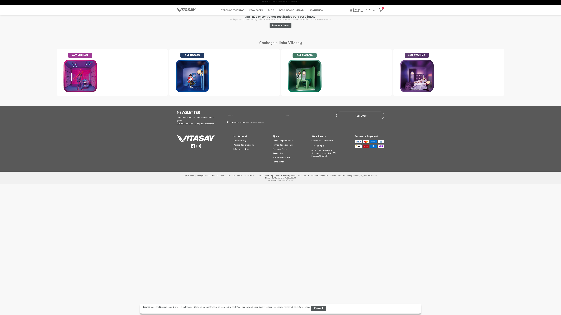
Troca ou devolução (281, 157)
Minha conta (278, 161)
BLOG (271, 10)
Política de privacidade (255, 122)
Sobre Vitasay (239, 140)
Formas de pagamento (283, 145)
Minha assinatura (241, 149)
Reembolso (278, 153)
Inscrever (360, 115)
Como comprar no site (283, 140)
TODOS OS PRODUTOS (232, 10)
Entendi (318, 308)
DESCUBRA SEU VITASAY (291, 10)
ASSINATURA (316, 10)
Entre (355, 9)
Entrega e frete (280, 149)
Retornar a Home (280, 25)
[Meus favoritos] (368, 11)
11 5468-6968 (317, 146)
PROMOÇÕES (256, 10)
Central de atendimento (322, 140)
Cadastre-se (358, 11)
